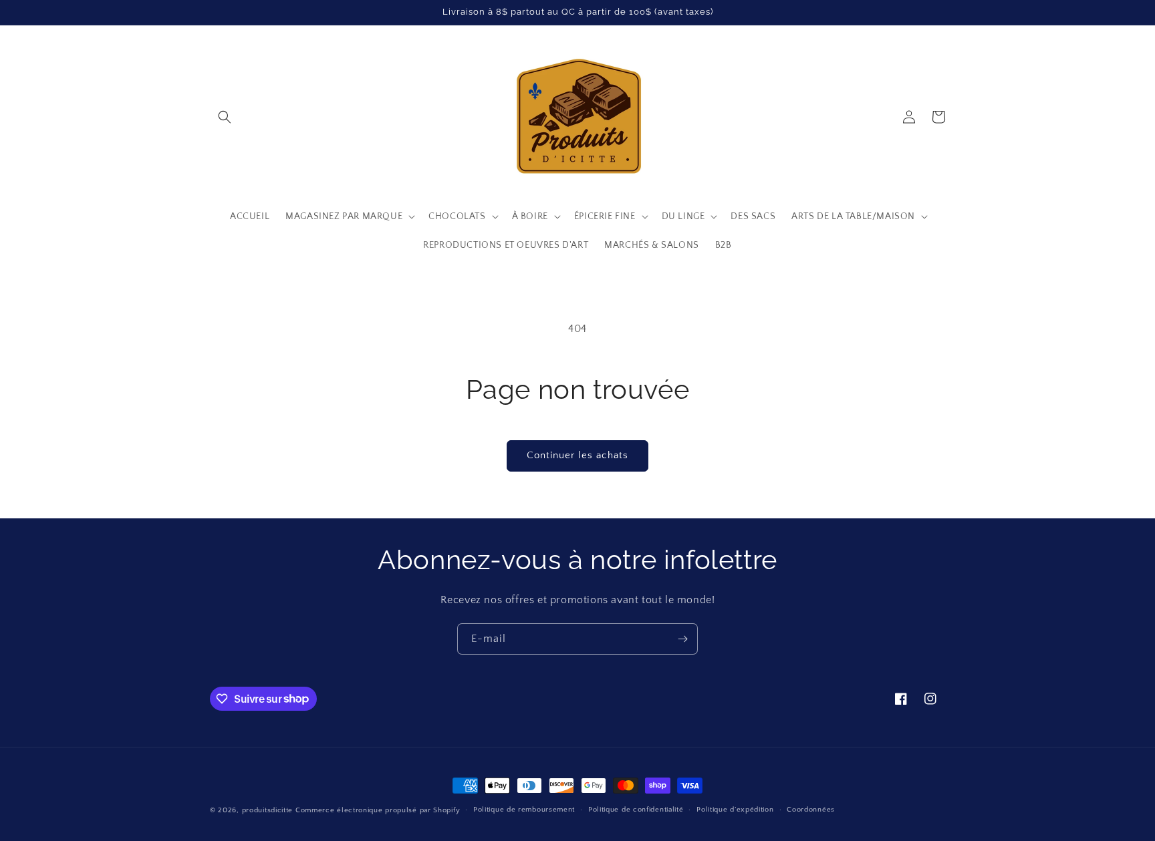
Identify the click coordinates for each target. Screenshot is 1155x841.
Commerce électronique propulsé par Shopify (377, 810)
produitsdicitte (267, 810)
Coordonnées (811, 810)
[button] (224, 117)
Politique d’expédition (734, 810)
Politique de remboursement (524, 810)
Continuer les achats (577, 455)
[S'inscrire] (682, 639)
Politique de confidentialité (636, 810)
